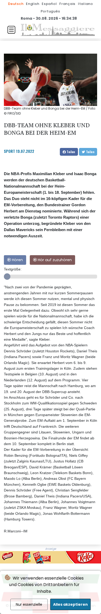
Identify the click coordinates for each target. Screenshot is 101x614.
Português (50, 11)
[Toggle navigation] (11, 30)
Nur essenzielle (29, 604)
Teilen (70, 151)
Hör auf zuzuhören (54, 259)
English (32, 3)
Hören (17, 259)
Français (67, 3)
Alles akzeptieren (70, 604)
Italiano (85, 3)
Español (49, 3)
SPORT (9, 151)
